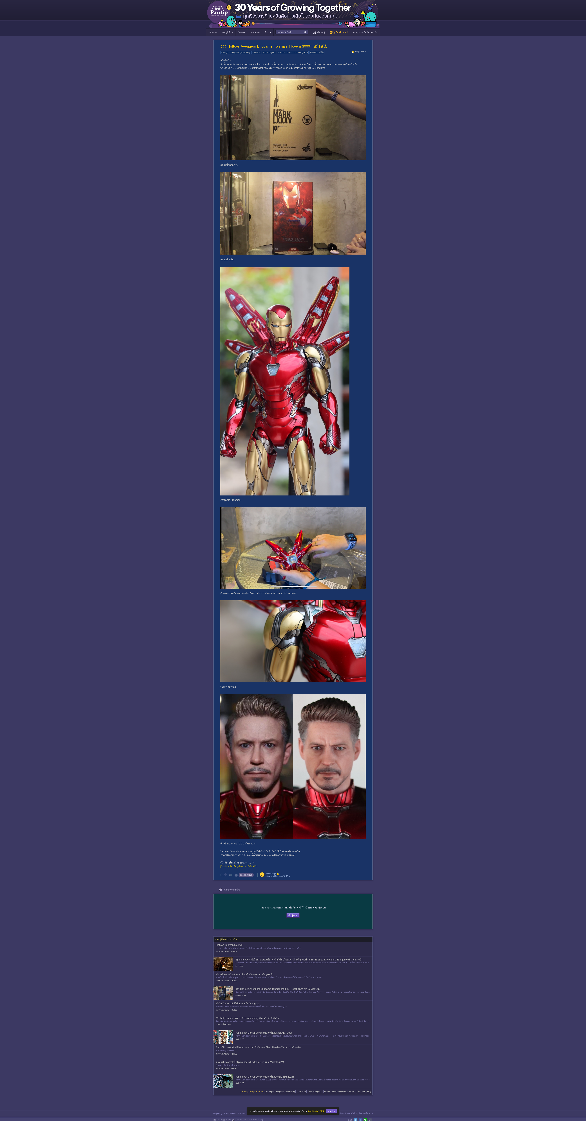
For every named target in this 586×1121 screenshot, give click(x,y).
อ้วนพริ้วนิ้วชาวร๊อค (223, 1025)
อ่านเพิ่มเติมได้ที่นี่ (315, 1111)
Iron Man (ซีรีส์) (317, 52)
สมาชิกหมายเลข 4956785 (226, 1068)
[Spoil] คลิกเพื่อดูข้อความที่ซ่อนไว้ (238, 866)
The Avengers (269, 52)
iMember (239, 966)
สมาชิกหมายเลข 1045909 (226, 951)
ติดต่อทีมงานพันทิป (348, 1113)
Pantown (242, 1113)
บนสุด (219, 1119)
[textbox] (291, 32)
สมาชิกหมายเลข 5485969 (226, 1010)
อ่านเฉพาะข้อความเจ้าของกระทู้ (249, 1119)
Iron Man (256, 52)
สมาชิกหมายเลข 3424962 (226, 1054)
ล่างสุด (228, 1119)
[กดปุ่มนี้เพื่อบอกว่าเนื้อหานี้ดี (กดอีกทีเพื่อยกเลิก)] (225, 875)
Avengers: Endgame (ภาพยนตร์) (235, 52)
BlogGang (217, 1113)
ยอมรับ (331, 1111)
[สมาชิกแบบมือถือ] (278, 874)
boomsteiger (271, 874)
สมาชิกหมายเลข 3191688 (226, 981)
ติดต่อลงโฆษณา (366, 1113)
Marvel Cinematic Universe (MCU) (293, 52)
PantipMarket (230, 1113)
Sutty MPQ (239, 1039)
